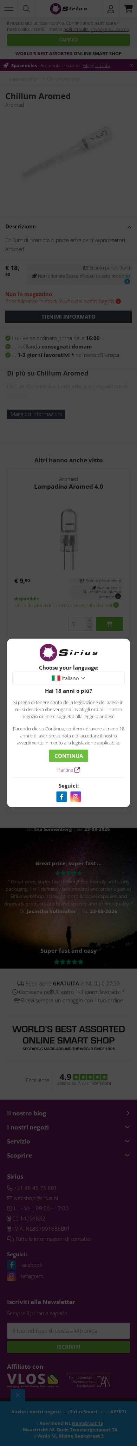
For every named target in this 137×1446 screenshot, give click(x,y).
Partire (65, 769)
